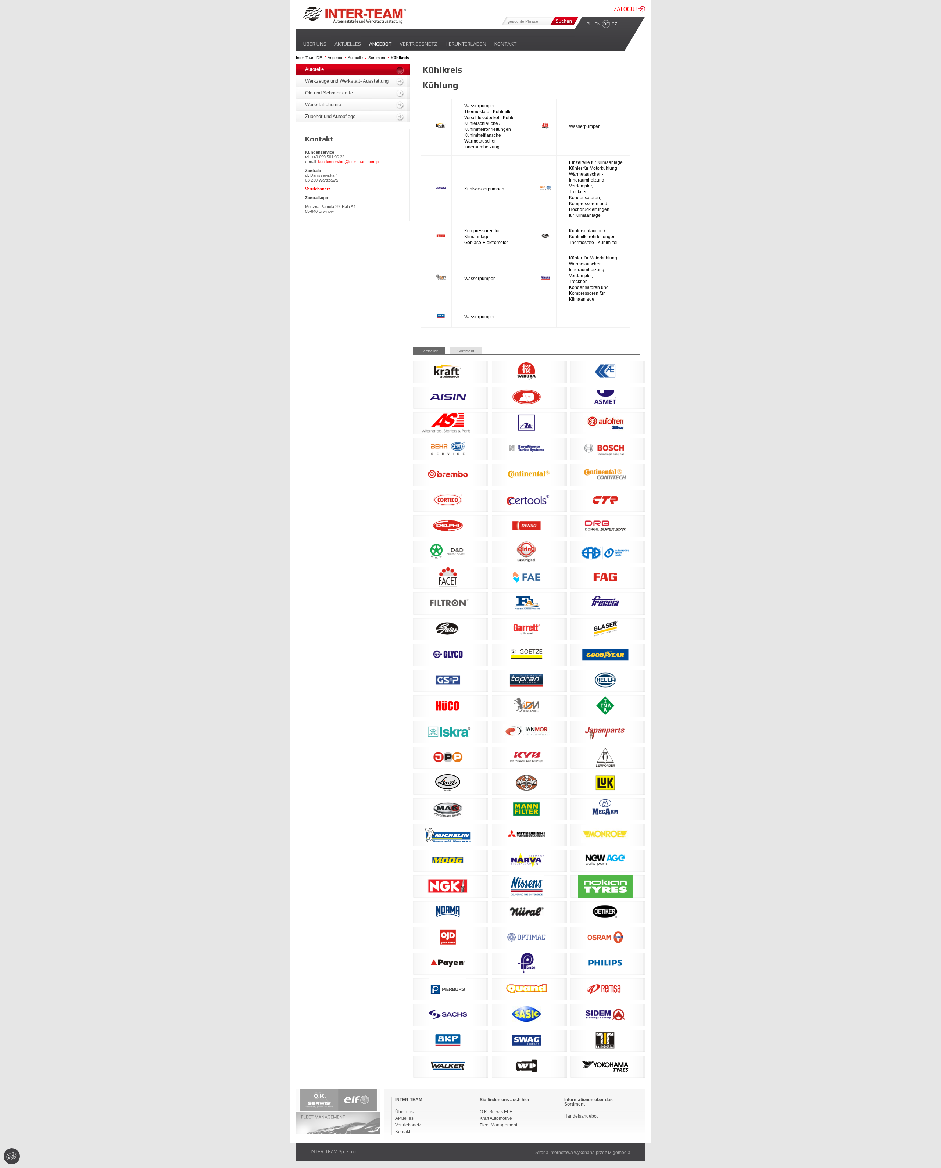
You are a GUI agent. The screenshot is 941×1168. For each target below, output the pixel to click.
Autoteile (355, 57)
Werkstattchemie (323, 104)
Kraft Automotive (496, 1118)
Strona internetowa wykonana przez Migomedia (582, 1152)
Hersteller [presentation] (429, 351)
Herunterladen (466, 44)
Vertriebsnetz (418, 44)
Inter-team (354, 15)
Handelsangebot (581, 1116)
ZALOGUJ (625, 9)
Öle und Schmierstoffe (329, 93)
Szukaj (563, 21)
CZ (614, 24)
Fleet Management (498, 1125)
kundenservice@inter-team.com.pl (348, 162)
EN (597, 24)
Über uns (314, 44)
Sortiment (376, 57)
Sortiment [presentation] (465, 351)
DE (606, 24)
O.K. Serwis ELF (496, 1111)
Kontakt (505, 44)
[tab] (431, 350)
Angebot (380, 44)
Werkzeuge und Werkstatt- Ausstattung (347, 81)
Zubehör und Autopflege (330, 116)
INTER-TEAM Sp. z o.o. (334, 1151)
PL (589, 24)
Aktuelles (347, 44)
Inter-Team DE (309, 57)
